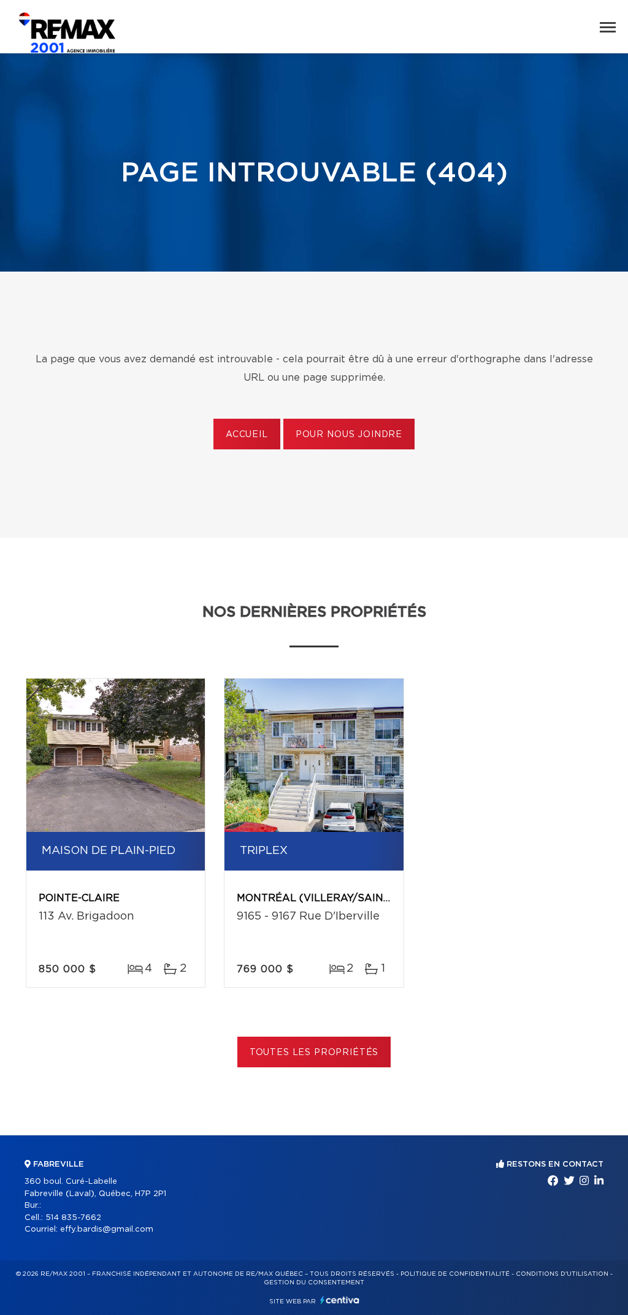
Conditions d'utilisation (562, 1274)
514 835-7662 (73, 1218)
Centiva (339, 1300)
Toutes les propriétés (314, 1052)
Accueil (247, 434)
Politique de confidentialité (455, 1274)
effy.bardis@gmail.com (106, 1229)
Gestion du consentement (314, 1282)
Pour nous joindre (349, 434)
